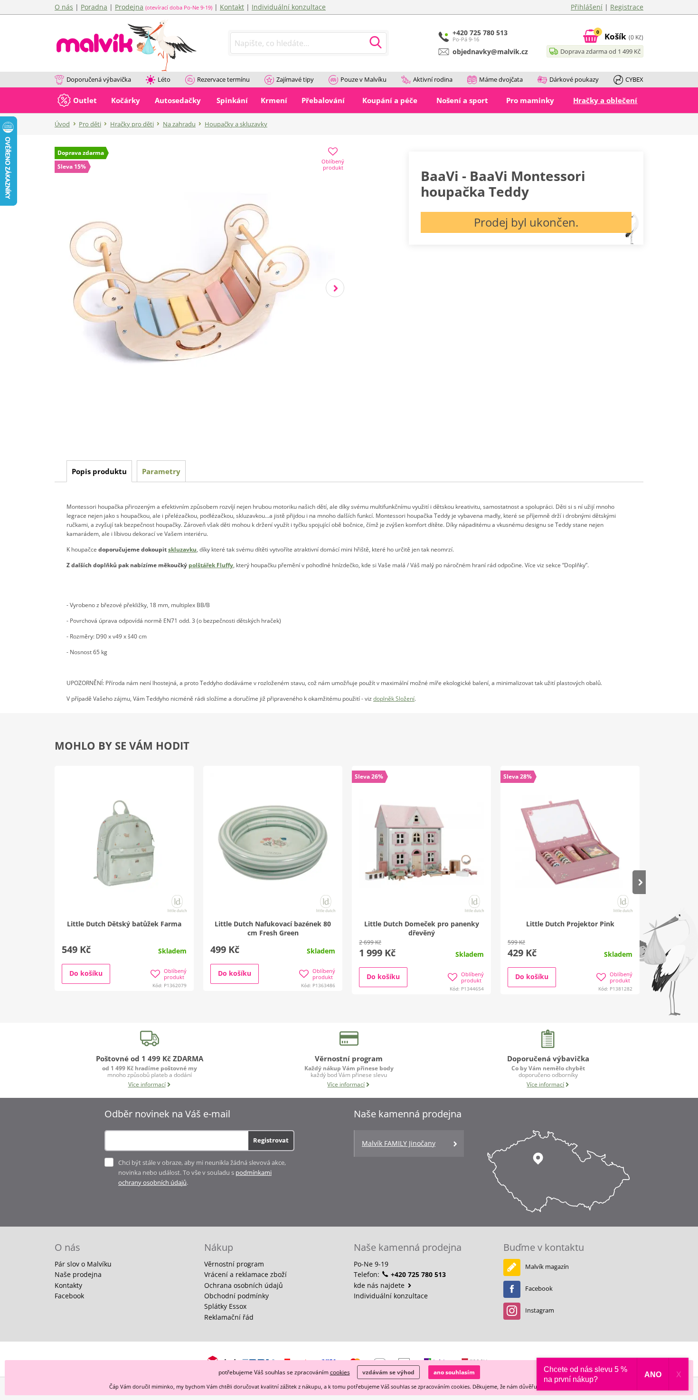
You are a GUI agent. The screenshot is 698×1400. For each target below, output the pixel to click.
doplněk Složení (394, 699)
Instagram (539, 1310)
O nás (64, 6)
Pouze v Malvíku (363, 79)
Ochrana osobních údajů (243, 1285)
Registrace (626, 6)
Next (335, 288)
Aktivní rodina (433, 79)
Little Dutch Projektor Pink (570, 923)
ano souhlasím (454, 1372)
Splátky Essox (225, 1306)
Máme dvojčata (501, 79)
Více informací (147, 1084)
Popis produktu (99, 471)
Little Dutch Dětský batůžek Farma (124, 923)
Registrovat (271, 1140)
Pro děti (90, 124)
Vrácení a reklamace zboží (245, 1274)
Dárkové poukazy (574, 79)
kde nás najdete (380, 1285)
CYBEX (634, 79)
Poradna (94, 6)
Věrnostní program (234, 1263)
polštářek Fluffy (211, 565)
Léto (164, 79)
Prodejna (129, 6)
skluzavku (182, 549)
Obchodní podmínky (236, 1295)
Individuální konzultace (289, 6)
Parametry (161, 471)
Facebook (69, 1295)
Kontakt (232, 6)
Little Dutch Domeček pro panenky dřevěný (421, 928)
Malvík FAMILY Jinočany (398, 1143)
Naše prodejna (78, 1274)
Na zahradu (179, 124)
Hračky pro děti (132, 124)
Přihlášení (587, 6)
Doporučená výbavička (98, 79)
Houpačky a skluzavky (236, 124)
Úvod (62, 124)
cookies (340, 1372)
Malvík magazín (547, 1266)
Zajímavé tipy (295, 79)
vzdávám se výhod (388, 1372)
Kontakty (68, 1285)
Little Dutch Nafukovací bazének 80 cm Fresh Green (273, 928)
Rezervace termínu (223, 79)
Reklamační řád (229, 1317)
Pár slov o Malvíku (83, 1263)
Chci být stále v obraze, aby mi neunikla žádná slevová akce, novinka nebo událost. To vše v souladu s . (202, 1172)
